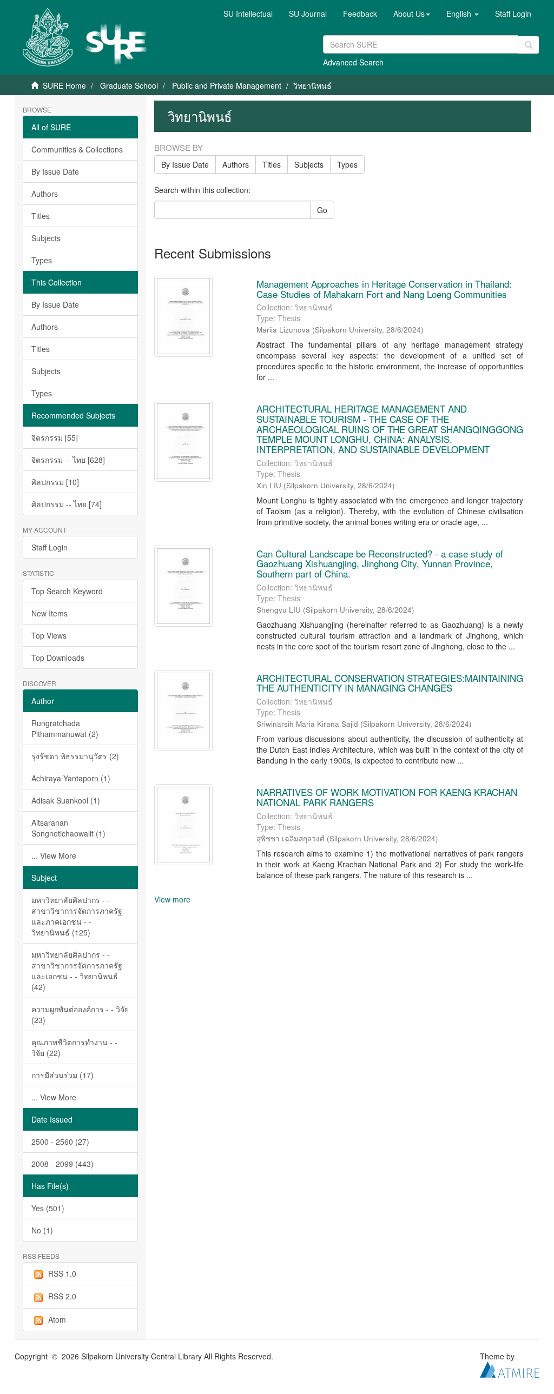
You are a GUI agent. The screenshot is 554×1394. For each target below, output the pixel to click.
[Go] (528, 45)
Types (41, 260)
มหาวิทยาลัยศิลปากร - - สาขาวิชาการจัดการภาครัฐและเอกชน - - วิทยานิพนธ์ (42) (76, 970)
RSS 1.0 (62, 1273)
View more (172, 899)
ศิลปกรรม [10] (55, 481)
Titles (40, 215)
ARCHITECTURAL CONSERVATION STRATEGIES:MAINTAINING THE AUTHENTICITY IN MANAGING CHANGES (389, 683)
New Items (49, 613)
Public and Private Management (226, 85)
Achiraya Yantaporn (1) (70, 778)
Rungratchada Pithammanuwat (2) (64, 728)
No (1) (42, 1230)
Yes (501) (47, 1208)
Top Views (49, 635)
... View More (53, 855)
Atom (57, 1319)
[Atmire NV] (509, 1368)
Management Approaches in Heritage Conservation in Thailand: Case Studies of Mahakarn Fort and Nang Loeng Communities (384, 289)
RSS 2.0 (62, 1296)
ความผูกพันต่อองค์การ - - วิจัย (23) (80, 1014)
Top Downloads (57, 657)
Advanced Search (353, 62)
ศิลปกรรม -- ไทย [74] (66, 504)
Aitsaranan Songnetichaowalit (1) (68, 828)
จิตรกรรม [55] (54, 437)
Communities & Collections (77, 149)
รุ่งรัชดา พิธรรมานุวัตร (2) (75, 756)
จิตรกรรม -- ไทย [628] (68, 459)
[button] (411, 13)
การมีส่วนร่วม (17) (62, 1075)
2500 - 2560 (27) (60, 1141)
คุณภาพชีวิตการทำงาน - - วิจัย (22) (74, 1047)
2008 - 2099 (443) (62, 1163)
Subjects (46, 238)
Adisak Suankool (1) (65, 800)
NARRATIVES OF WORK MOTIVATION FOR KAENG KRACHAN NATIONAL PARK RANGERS (386, 797)
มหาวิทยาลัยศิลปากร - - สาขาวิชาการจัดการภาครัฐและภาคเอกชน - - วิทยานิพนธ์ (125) (76, 916)
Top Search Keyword (67, 591)
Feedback (360, 13)
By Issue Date (55, 171)
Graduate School (129, 85)
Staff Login (49, 547)
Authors (44, 193)
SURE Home (64, 85)
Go (322, 209)
